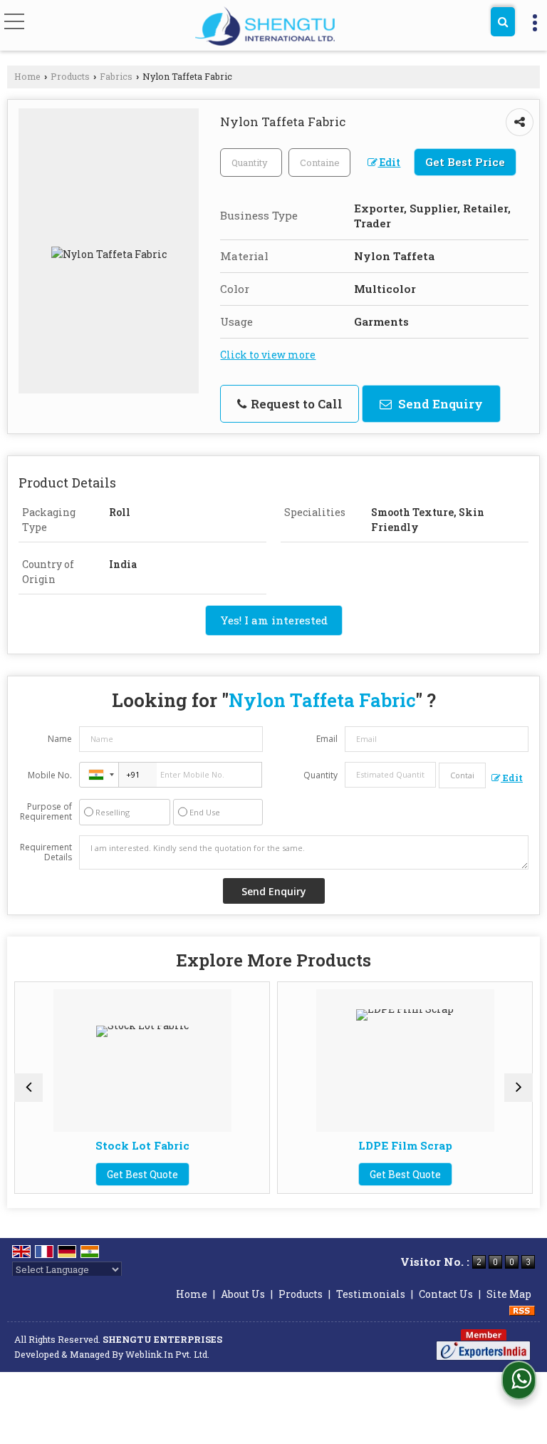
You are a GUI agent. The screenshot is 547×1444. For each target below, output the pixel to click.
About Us (243, 1294)
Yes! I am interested (274, 620)
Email (327, 739)
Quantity (320, 775)
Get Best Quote (142, 1174)
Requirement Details (46, 852)
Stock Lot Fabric (142, 1145)
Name (60, 739)
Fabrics (116, 76)
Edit (388, 162)
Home (27, 76)
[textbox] (319, 162)
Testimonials (370, 1294)
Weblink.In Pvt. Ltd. (167, 1354)
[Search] (503, 21)
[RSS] (522, 1309)
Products (70, 76)
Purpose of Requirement (46, 812)
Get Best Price (465, 162)
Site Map (508, 1294)
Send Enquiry (439, 404)
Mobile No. (50, 775)
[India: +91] (99, 775)
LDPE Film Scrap (405, 1145)
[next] (518, 1087)
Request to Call (295, 404)
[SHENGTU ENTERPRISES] (265, 26)
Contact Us (446, 1294)
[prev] (28, 1087)
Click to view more (268, 354)
